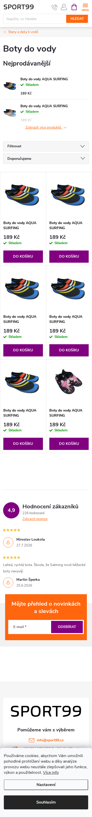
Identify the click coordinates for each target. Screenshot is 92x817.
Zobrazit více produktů (44, 127)
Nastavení (46, 785)
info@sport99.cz (50, 740)
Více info (51, 772)
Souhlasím (46, 802)
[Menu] (85, 6)
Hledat (77, 19)
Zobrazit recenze (35, 519)
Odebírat (67, 626)
